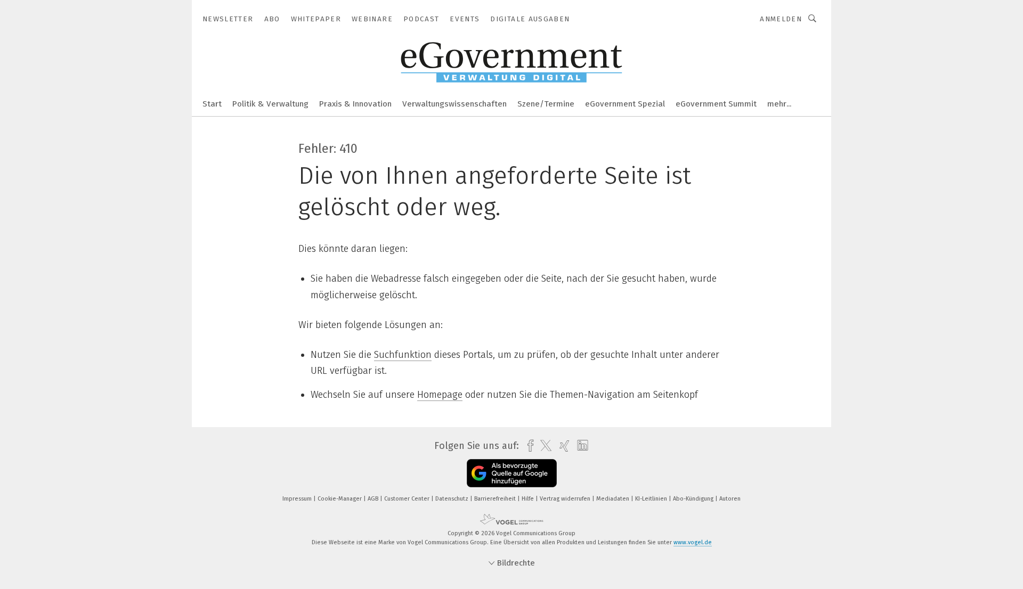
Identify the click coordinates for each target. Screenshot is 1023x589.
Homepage (439, 394)
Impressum (297, 498)
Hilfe (528, 498)
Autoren (730, 498)
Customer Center (407, 498)
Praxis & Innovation (355, 104)
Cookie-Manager (340, 498)
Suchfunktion (403, 355)
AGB (374, 498)
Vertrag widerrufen (566, 498)
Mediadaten (613, 498)
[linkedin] (580, 446)
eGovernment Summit (716, 104)
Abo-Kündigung (694, 498)
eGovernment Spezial (625, 104)
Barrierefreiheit (495, 498)
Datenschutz (452, 498)
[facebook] (527, 446)
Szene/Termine (545, 104)
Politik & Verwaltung (270, 104)
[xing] (562, 446)
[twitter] (543, 445)
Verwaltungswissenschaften (454, 104)
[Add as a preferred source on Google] (512, 473)
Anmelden (781, 18)
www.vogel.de (692, 542)
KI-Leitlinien (652, 498)
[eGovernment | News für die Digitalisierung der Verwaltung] (212, 103)
